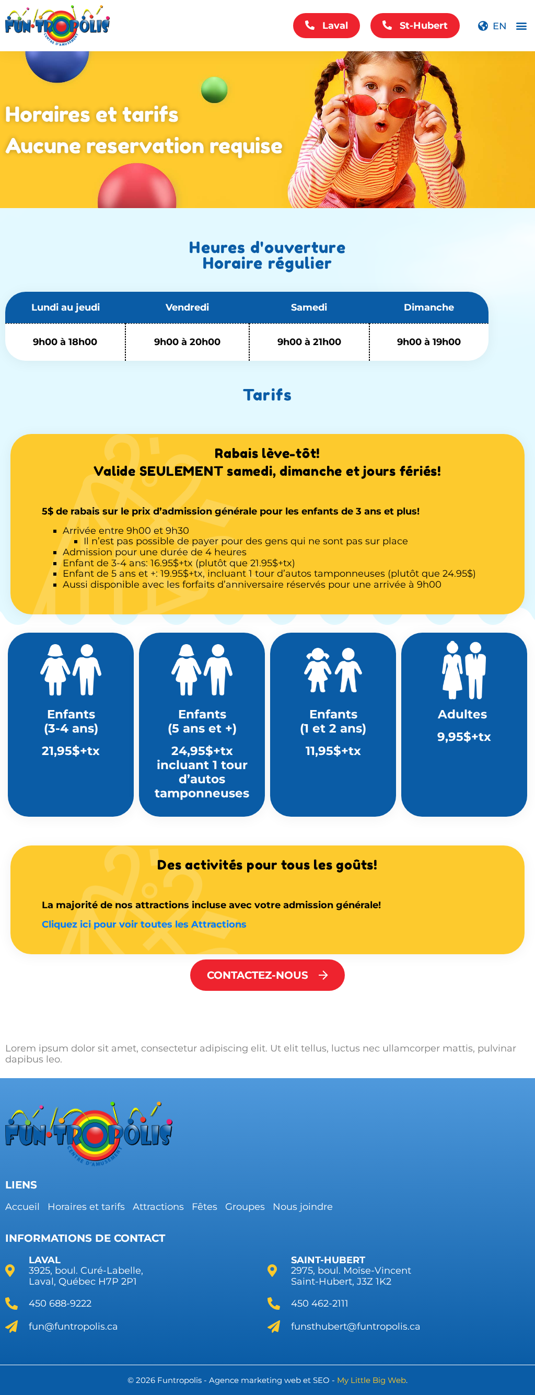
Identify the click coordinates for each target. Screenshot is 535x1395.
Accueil (22, 1207)
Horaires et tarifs (86, 1207)
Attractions (158, 1207)
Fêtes (204, 1207)
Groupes (245, 1207)
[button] (521, 26)
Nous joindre (303, 1207)
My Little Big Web (371, 1380)
